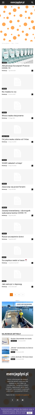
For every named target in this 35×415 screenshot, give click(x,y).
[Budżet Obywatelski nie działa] (5, 341)
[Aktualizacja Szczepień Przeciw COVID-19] (17, 55)
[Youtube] (22, 400)
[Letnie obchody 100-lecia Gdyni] (5, 359)
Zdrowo (4, 62)
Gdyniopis (13, 340)
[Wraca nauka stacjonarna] (17, 105)
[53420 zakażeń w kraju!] (17, 153)
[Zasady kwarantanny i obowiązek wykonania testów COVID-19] (17, 200)
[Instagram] (17, 400)
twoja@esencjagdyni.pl (22, 395)
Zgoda (29, 413)
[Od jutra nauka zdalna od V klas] (17, 129)
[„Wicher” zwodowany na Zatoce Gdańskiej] (5, 350)
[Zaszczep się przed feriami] (17, 177)
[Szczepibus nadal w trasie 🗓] (17, 250)
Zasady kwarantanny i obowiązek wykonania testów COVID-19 (16, 212)
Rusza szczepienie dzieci (13, 237)
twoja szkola (5, 136)
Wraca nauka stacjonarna (12, 115)
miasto (4, 257)
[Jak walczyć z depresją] (17, 274)
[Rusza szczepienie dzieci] (17, 226)
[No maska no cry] (17, 81)
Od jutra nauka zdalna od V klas (15, 139)
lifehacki (4, 207)
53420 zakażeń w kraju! (12, 163)
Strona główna (5, 43)
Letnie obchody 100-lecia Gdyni (22, 357)
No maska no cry (9, 92)
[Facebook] (12, 400)
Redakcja (4, 70)
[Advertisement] (17, 23)
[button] (3, 2)
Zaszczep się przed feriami (13, 187)
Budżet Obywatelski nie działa (21, 339)
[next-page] (22, 294)
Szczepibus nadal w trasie (13, 260)
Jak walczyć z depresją (12, 284)
